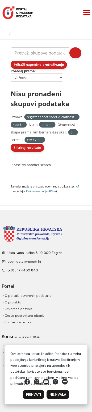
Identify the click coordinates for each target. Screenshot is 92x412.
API (78, 186)
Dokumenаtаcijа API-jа (41, 191)
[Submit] (75, 52)
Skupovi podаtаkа (33, 33)
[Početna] (6, 33)
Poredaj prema (23, 71)
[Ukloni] (76, 117)
